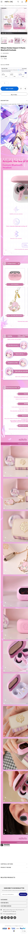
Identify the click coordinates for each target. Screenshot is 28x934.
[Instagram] (8, 917)
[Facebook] (2, 917)
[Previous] (2, 21)
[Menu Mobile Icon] (1, 2)
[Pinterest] (11, 917)
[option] (14, 20)
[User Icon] (22, 1)
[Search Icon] (18, 1)
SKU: (2, 53)
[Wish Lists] (21, 89)
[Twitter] (5, 917)
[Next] (26, 21)
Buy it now (14, 94)
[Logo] (9, 1)
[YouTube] (14, 917)
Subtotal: (3, 64)
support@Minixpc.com (11, 913)
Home (2, 5)
